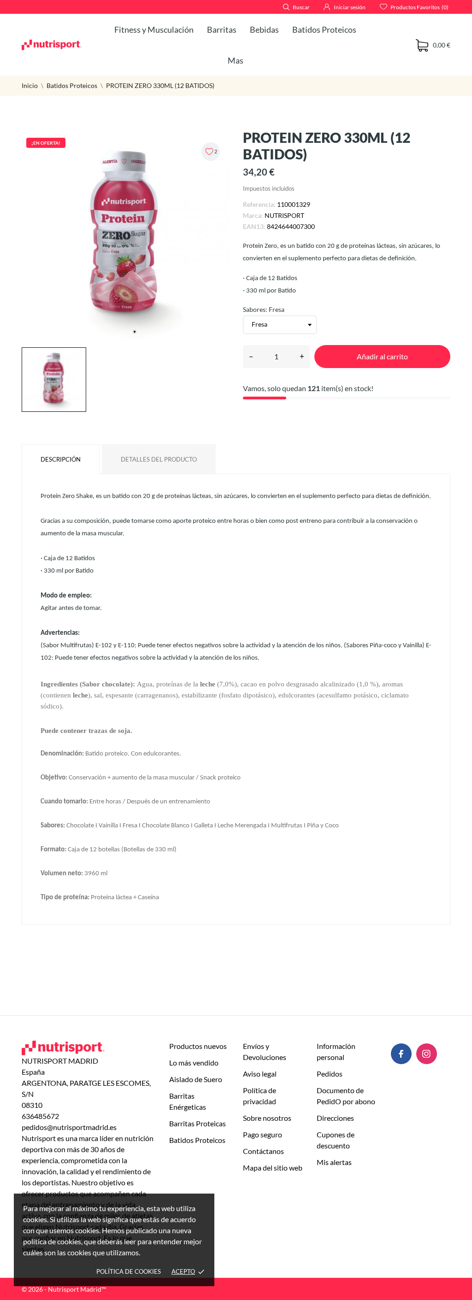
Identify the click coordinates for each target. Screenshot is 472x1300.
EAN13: (254, 226)
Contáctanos (263, 1151)
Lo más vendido (193, 1062)
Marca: (253, 215)
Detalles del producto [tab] (159, 459)
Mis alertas (334, 1162)
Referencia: (259, 204)
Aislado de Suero (195, 1079)
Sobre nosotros (267, 1117)
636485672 (40, 1116)
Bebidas (264, 29)
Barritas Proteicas (197, 1123)
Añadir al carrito (382, 356)
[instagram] (426, 1053)
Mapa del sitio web (272, 1167)
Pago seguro (262, 1134)
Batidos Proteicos (324, 29)
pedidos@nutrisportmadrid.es (69, 1127)
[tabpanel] (125, 236)
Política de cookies (128, 1271)
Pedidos (329, 1073)
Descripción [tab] (61, 459)
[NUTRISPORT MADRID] (52, 44)
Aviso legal (260, 1073)
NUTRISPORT (284, 215)
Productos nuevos (198, 1046)
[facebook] (401, 1053)
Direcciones (335, 1117)
